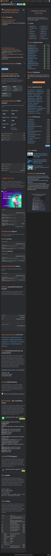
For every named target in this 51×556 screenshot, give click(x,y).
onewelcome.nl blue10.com (35, 96)
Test (24, 470)
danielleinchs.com (32, 45)
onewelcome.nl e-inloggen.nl (35, 110)
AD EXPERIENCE (32, 1)
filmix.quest (30, 60)
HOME (12, 1)
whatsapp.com (44, 38)
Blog (24, 554)
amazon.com (44, 29)
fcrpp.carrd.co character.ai (35, 98)
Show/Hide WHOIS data (35, 180)
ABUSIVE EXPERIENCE (39, 1)
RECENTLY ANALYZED (20, 1)
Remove (32, 183)
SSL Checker (12, 402)
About (31, 554)
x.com (31, 29)
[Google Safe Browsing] (2, 394)
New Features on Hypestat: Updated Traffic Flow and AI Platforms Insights (40, 161)
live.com (43, 37)
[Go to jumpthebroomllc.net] (19, 12)
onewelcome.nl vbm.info (34, 113)
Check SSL (22, 418)
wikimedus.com (31, 53)
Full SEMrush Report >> (20, 226)
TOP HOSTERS (27, 1)
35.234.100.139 (31, 133)
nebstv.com (21, 341)
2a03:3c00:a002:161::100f (34, 134)
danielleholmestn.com (33, 65)
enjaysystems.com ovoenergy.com (37, 108)
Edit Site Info (5, 69)
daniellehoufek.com (32, 55)
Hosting (4, 93)
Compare (20, 4)
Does (12, 352)
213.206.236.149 (31, 141)
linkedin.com (44, 33)
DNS (6, 501)
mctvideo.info (5, 339)
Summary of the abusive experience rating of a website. (12, 269)
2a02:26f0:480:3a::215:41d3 (34, 131)
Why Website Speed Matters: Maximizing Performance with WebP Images (40, 155)
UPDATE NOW (38, 13)
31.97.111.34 (30, 129)
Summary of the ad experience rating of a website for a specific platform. (13, 235)
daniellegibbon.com (32, 62)
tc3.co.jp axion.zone (33, 103)
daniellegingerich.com (33, 48)
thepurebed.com (14, 341)
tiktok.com (32, 31)
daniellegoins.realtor (32, 58)
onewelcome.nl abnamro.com (35, 101)
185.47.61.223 (31, 128)
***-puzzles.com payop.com (35, 90)
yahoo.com (43, 35)
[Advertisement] (13, 36)
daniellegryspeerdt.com (33, 50)
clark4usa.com (5, 341)
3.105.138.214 (31, 119)
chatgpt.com (33, 35)
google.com (33, 26)
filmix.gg (29, 67)
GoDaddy (6, 95)
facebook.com (33, 28)
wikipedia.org (33, 37)
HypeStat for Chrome (39, 82)
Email (14, 86)
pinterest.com (33, 38)
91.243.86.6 (30, 139)
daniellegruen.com (32, 47)
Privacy (27, 554)
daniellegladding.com (32, 52)
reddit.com (43, 31)
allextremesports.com (16, 337)
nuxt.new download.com (34, 95)
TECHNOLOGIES (45, 1)
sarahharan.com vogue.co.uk (35, 93)
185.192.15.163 (31, 143)
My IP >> (47, 145)
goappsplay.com (31, 57)
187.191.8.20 (30, 121)
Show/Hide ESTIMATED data (37, 176)
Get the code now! (38, 195)
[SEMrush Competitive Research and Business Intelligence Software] (8, 178)
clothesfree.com (6, 337)
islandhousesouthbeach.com (16, 339)
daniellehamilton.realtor (33, 63)
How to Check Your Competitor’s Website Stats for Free (41, 167)
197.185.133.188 (31, 136)
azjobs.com (4, 346)
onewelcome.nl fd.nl (33, 111)
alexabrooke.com (6, 344)
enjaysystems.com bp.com (35, 106)
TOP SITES (15, 1)
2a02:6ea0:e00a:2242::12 (34, 138)
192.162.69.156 (31, 124)
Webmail (4, 86)
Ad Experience (9, 231)
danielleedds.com (32, 68)
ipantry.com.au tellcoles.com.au (36, 91)
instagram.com (44, 28)
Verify (9, 456)
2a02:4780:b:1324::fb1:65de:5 (35, 126)
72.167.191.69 (10, 52)
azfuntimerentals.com (16, 344)
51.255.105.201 (31, 123)
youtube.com (44, 26)
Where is (12, 288)
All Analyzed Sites (18, 554)
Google (9, 382)
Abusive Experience (11, 266)
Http (6, 475)
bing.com (32, 33)
